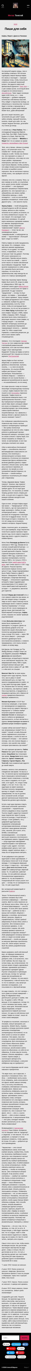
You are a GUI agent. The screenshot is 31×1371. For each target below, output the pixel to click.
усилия (4, 695)
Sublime (12, 891)
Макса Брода (23, 286)
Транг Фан (23, 86)
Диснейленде (6, 93)
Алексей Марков (11, 1367)
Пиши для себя (15, 28)
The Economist (13, 356)
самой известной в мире (14, 563)
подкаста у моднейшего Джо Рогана (15, 143)
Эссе (15, 24)
